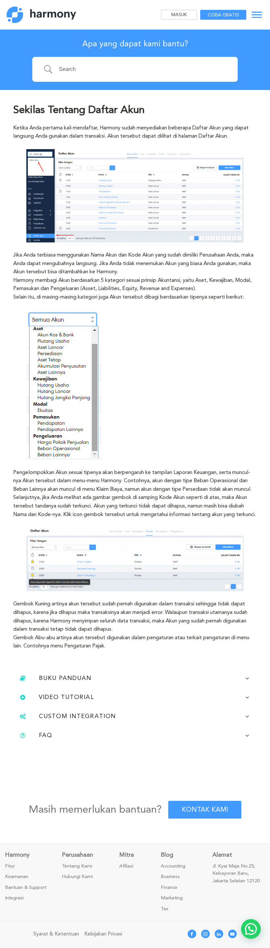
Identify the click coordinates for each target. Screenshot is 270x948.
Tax (165, 909)
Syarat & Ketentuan (56, 934)
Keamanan (16, 876)
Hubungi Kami (77, 876)
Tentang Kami (77, 866)
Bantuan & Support (25, 887)
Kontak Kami (205, 809)
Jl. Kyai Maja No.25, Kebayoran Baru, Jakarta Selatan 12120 (236, 874)
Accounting (173, 866)
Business (170, 876)
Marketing (172, 898)
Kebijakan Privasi (103, 934)
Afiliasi (126, 866)
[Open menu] (256, 15)
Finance (169, 887)
